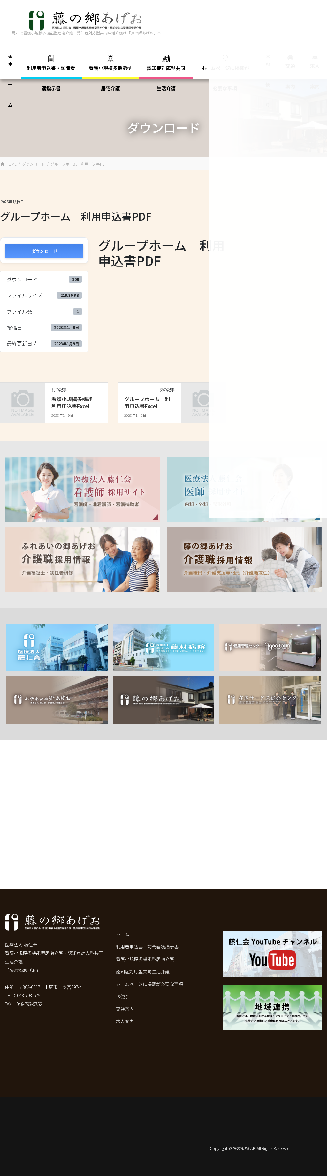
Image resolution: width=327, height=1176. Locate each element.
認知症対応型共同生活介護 (143, 971)
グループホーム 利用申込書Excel (147, 402)
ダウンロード (44, 251)
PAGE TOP (311, 1157)
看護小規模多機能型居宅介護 (145, 959)
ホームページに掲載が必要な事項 (149, 984)
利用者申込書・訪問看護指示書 (147, 946)
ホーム (122, 934)
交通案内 (125, 1009)
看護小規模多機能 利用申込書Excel (74, 402)
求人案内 (125, 1021)
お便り (122, 996)
